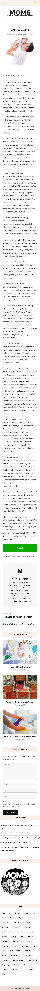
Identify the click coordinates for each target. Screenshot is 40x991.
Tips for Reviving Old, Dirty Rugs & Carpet (20, 702)
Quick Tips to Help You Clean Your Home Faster (20, 736)
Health (35, 946)
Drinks (30, 937)
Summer (14, 969)
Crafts (30, 932)
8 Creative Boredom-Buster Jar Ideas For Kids (15, 833)
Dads (13, 556)
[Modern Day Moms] (20, 13)
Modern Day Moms (15, 34)
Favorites (5, 946)
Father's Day (20, 556)
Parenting (5, 960)
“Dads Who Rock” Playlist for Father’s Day (18, 616)
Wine (3, 974)
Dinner (14, 937)
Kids (3, 951)
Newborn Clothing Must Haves (20, 667)
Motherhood (15, 955)
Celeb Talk (17, 922)
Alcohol (26, 913)
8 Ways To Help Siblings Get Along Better (13, 842)
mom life (28, 951)
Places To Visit (32, 960)
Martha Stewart (14, 951)
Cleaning (16, 927)
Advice (17, 913)
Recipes (16, 965)
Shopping (27, 965)
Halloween (24, 946)
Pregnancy (5, 965)
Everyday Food (17, 941)
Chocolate (5, 927)
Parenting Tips (18, 960)
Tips (34, 556)
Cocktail (27, 927)
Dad (9, 556)
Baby (3, 918)
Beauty (21, 918)
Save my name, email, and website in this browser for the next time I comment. (19, 805)
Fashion (29, 941)
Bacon (12, 918)
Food (14, 946)
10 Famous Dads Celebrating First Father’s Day (18, 624)
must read (27, 955)
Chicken (28, 922)
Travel (32, 969)
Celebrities (5, 922)
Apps (35, 913)
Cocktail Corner (7, 932)
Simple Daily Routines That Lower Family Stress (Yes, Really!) (20, 838)
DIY (22, 937)
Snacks (4, 969)
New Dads (28, 556)
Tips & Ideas (24, 26)
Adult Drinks (6, 913)
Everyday (14, 26)
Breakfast (32, 918)
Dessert (4, 937)
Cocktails (20, 932)
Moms (4, 955)
